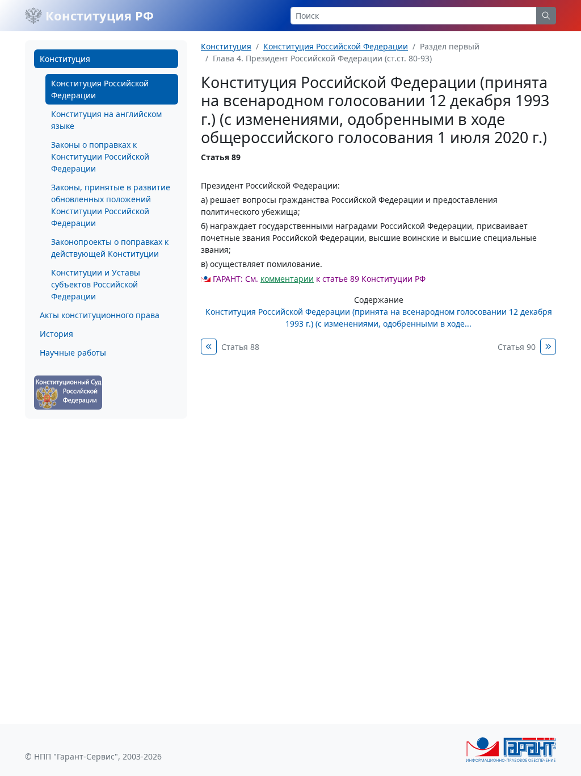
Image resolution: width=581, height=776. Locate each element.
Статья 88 (240, 346)
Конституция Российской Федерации (100, 89)
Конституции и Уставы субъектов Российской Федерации (95, 284)
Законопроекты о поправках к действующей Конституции (110, 247)
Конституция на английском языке (106, 120)
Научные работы (73, 352)
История (56, 333)
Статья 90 (517, 346)
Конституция (65, 58)
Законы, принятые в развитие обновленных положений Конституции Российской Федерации (110, 205)
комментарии (287, 278)
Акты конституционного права (99, 315)
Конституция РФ (98, 15)
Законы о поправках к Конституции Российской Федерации (100, 156)
